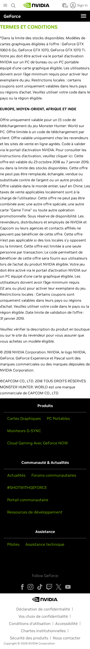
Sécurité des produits (29, 638)
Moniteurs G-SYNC (24, 430)
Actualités (16, 475)
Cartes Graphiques (24, 418)
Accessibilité (66, 623)
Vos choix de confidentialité (43, 616)
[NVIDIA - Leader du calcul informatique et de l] (36, 5)
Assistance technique (44, 544)
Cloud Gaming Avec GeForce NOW (37, 443)
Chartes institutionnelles (43, 630)
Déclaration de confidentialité (43, 609)
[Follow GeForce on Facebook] (22, 587)
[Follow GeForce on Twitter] (58, 587)
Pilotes (13, 544)
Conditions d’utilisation (30, 623)
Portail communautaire (27, 499)
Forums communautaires (53, 475)
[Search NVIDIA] (14, 4)
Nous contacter (66, 638)
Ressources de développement (34, 512)
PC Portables (58, 418)
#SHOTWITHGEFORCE (27, 487)
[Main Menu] (5, 5)
